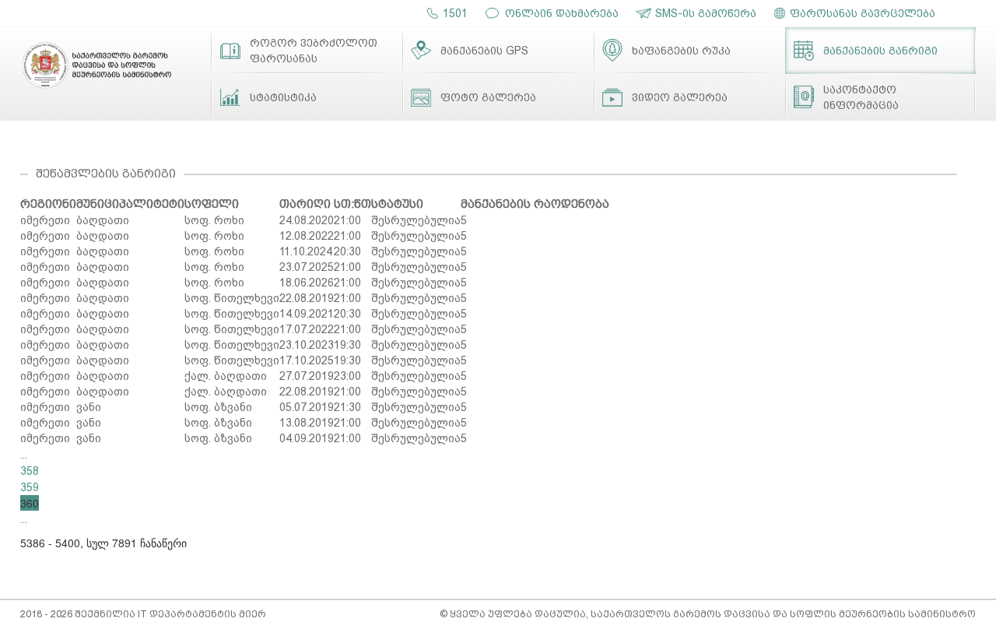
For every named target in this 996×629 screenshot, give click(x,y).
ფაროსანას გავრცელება (862, 13)
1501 (455, 13)
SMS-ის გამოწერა (705, 13)
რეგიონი (48, 204)
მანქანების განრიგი (880, 50)
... (23, 454)
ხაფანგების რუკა (681, 50)
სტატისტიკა (283, 97)
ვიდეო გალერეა (680, 97)
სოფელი (211, 204)
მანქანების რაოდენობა (535, 204)
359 (29, 487)
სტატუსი (397, 204)
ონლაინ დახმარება (562, 13)
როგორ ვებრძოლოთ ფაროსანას (313, 51)
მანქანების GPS (484, 50)
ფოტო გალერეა (488, 97)
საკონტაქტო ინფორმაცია (861, 97)
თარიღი (305, 204)
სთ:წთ (352, 204)
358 (29, 471)
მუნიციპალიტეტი (130, 204)
